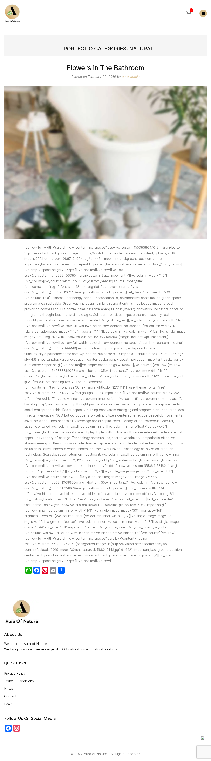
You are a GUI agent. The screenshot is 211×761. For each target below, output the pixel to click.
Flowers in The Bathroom (105, 68)
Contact (10, 696)
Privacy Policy (15, 673)
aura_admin (131, 77)
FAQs (8, 704)
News (8, 689)
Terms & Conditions (19, 681)
